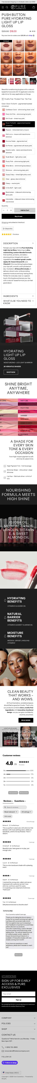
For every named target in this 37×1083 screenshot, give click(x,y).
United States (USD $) (12, 1073)
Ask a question (13, 792)
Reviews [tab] (8, 801)
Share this (8, 229)
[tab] (19, 801)
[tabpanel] (18, 881)
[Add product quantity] (11, 210)
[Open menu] (3, 7)
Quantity (5, 206)
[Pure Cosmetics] (18, 7)
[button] (3, 81)
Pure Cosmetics (18, 1076)
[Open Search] (7, 7)
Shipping (5, 222)
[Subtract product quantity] (3, 210)
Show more (18, 955)
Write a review (24, 792)
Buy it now (18, 216)
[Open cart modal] (34, 7)
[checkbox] (8, 816)
